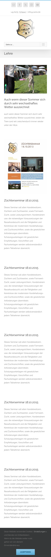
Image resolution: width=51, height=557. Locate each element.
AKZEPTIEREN (25, 552)
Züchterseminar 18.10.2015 (21, 200)
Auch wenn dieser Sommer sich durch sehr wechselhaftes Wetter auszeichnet (24, 103)
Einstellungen (40, 532)
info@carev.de (34, 12)
